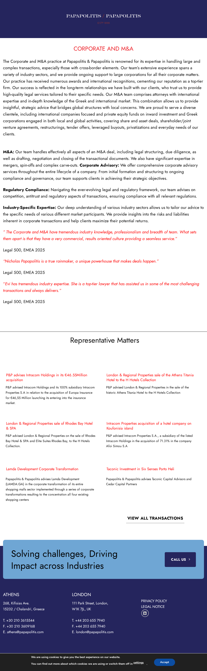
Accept (164, 662)
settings (138, 663)
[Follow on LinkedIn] (145, 613)
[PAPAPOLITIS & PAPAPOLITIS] (103, 19)
